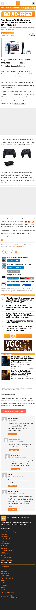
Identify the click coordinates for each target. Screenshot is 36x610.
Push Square (5, 583)
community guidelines (12, 389)
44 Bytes (12, 596)
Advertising (4, 536)
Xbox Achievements (7, 592)
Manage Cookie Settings (8, 532)
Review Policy (5, 546)
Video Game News (8, 33)
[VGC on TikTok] (32, 8)
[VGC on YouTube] (30, 8)
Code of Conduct (6, 539)
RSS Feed (4, 548)
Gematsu (4, 571)
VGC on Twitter (6, 557)
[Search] (33, 3)
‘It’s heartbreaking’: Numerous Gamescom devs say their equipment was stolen (19, 307)
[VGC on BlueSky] (28, 8)
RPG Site (4, 585)
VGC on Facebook (6, 550)
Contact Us (4, 541)
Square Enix (17, 74)
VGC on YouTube (6, 560)
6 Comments (31, 368)
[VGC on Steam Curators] (34, 8)
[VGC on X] (26, 8)
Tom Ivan (32, 35)
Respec (3, 587)
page (2, 403)
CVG (2, 568)
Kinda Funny (5, 573)
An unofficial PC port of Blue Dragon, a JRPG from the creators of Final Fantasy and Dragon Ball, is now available (20, 315)
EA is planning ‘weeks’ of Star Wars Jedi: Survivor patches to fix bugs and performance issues (23, 359)
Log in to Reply (12, 434)
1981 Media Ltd (12, 517)
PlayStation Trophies (7, 578)
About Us (4, 534)
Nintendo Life (5, 576)
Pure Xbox (4, 580)
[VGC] (18, 3)
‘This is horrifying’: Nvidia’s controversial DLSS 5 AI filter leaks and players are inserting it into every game (20, 300)
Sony (2, 91)
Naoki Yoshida (22, 230)
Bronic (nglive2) (14, 439)
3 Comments (31, 381)
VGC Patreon (5, 553)
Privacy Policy (5, 543)
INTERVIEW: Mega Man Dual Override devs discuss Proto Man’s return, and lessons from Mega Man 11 (19, 328)
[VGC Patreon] (21, 8)
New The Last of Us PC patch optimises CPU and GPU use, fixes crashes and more (21, 373)
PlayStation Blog (19, 103)
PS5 (18, 71)
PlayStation (29, 82)
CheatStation (5, 566)
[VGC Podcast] (23, 8)
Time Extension (6, 590)
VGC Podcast (5, 555)
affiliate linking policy (19, 246)
